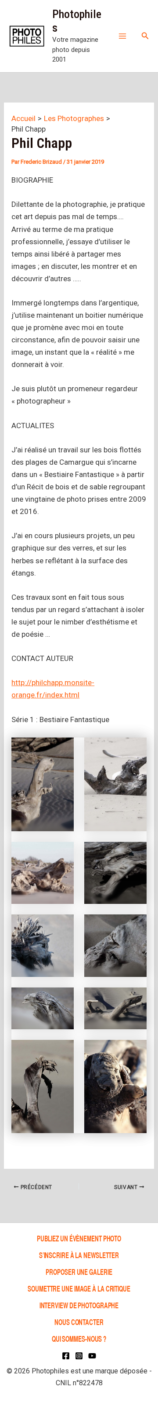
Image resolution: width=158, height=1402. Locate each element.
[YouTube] (92, 1356)
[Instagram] (79, 1356)
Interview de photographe (79, 1305)
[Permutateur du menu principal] (122, 36)
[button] (145, 35)
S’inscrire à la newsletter (79, 1255)
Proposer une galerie (79, 1271)
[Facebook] (66, 1356)
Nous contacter (79, 1322)
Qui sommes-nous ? (79, 1338)
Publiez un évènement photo (79, 1238)
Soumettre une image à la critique (79, 1288)
